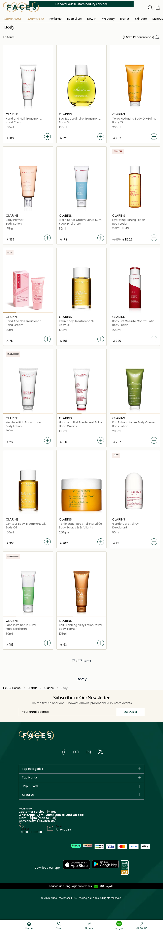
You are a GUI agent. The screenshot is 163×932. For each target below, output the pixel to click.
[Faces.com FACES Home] (21, 7)
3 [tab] (34, 312)
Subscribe (131, 712)
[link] (125, 18)
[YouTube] (76, 752)
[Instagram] (88, 752)
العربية (109, 886)
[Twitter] (100, 751)
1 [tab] (9, 312)
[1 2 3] (135, 85)
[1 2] (81, 85)
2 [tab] (22, 312)
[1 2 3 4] (28, 288)
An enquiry (63, 830)
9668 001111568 (31, 832)
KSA (102, 886)
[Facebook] (63, 752)
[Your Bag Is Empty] (157, 7)
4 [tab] (47, 312)
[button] (12, 19)
